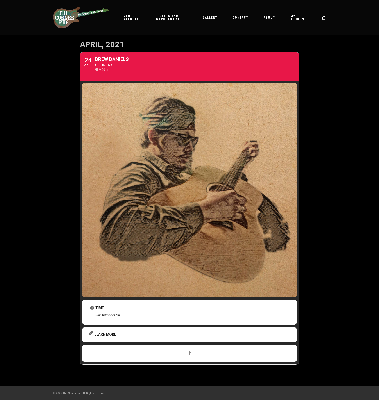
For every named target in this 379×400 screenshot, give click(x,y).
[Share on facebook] (189, 353)
